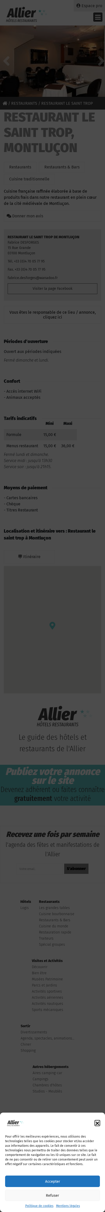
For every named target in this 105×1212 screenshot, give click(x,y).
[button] (97, 1122)
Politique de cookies (39, 1206)
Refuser (52, 1195)
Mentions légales (68, 1206)
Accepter (52, 1181)
